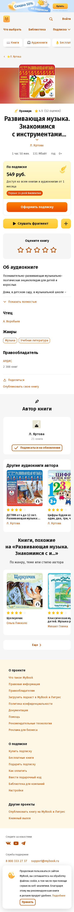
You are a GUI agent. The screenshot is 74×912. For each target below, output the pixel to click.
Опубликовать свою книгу (21, 386)
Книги (15, 42)
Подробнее (58, 895)
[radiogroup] (37, 250)
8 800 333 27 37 (16, 861)
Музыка (10, 340)
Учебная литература (34, 340)
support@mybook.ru (45, 861)
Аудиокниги (39, 42)
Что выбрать (12, 29)
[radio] (20, 249)
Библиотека (37, 29)
